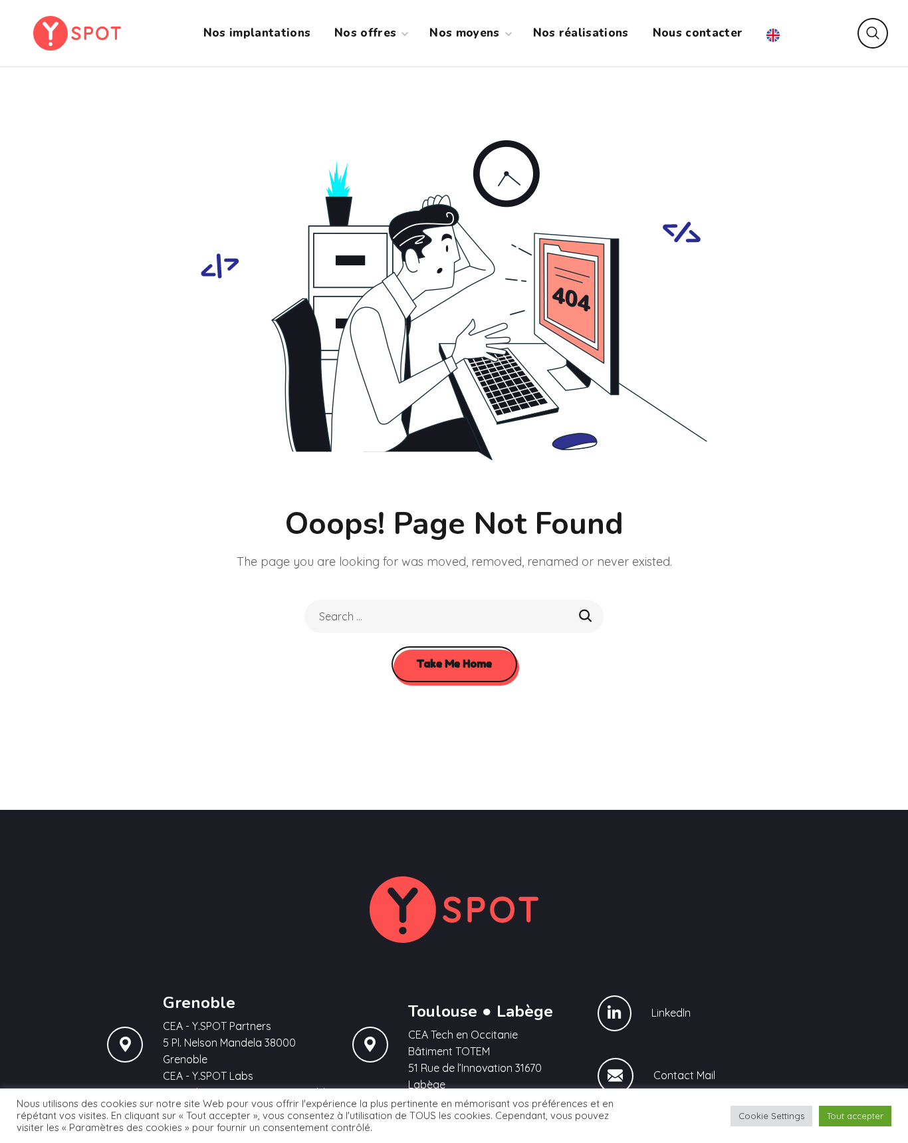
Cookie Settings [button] (771, 1115)
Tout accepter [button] (855, 1115)
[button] (872, 33)
